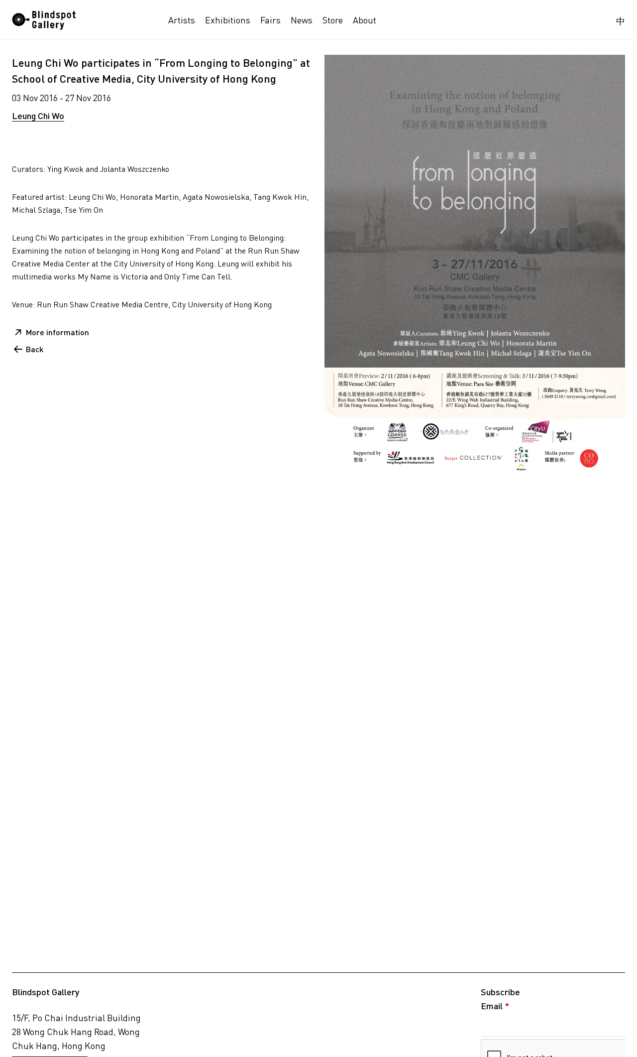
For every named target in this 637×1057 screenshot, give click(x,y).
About (364, 19)
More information (57, 332)
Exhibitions (227, 19)
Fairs (270, 19)
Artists (181, 19)
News (302, 19)
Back (34, 349)
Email (495, 1005)
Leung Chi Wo (38, 115)
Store (332, 19)
